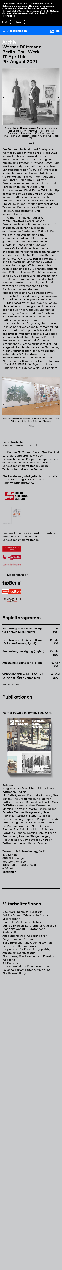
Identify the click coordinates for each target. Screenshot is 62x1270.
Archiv (9, 42)
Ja (6, 22)
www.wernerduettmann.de (20, 282)
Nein (19, 22)
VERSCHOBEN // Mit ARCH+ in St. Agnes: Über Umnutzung (23, 676)
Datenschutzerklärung (14, 6)
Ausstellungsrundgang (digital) (23, 651)
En (58, 31)
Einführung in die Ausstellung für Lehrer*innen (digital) (22, 630)
